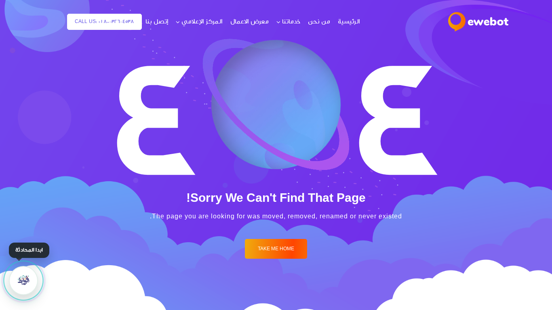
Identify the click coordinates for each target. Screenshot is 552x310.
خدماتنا (291, 21)
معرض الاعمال (249, 21)
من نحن (319, 21)
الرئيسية (349, 21)
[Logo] (478, 21)
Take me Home (276, 248)
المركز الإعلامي (202, 21)
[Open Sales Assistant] (23, 280)
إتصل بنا (156, 21)
